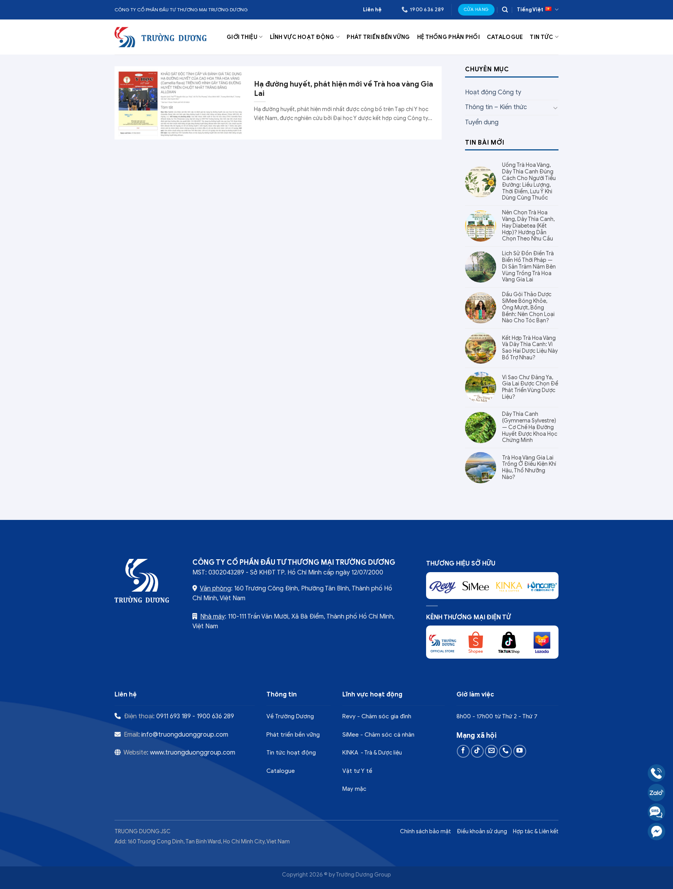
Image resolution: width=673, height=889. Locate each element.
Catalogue (505, 37)
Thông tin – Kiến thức (496, 107)
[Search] (505, 9)
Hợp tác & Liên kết (535, 831)
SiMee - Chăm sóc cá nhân (378, 734)
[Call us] (505, 751)
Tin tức (541, 37)
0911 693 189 (173, 716)
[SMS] (656, 812)
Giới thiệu (242, 37)
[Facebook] (656, 831)
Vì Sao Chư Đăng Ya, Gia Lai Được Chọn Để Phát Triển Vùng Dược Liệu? (530, 387)
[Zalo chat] (656, 792)
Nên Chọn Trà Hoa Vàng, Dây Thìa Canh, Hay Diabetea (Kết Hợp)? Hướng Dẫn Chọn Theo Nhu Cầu (528, 226)
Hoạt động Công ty (493, 92)
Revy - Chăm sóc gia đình (376, 716)
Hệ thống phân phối (448, 37)
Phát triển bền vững (378, 37)
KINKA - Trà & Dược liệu (372, 752)
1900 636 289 (215, 716)
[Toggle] (555, 107)
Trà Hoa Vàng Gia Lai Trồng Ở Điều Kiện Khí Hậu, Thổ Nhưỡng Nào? (529, 468)
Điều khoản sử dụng (482, 831)
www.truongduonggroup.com (192, 752)
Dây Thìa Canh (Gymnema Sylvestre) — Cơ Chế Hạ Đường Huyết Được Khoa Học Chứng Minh (529, 427)
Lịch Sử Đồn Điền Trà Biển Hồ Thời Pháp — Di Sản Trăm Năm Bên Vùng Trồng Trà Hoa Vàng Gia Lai (529, 267)
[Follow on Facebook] (463, 751)
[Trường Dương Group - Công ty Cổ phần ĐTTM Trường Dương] (162, 37)
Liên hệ (372, 10)
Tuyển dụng (482, 122)
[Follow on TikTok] (477, 751)
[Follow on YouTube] (519, 751)
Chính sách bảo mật (425, 831)
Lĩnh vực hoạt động (302, 37)
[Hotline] (656, 773)
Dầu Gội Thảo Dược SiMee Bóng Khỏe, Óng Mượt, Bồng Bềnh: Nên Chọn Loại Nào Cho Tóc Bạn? (528, 308)
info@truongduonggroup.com (184, 735)
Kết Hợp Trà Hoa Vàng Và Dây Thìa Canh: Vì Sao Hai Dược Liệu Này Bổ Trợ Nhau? (530, 348)
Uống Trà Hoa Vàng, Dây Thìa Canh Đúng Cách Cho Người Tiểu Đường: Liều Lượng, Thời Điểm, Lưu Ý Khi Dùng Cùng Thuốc (529, 181)
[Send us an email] (491, 751)
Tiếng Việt (530, 10)
